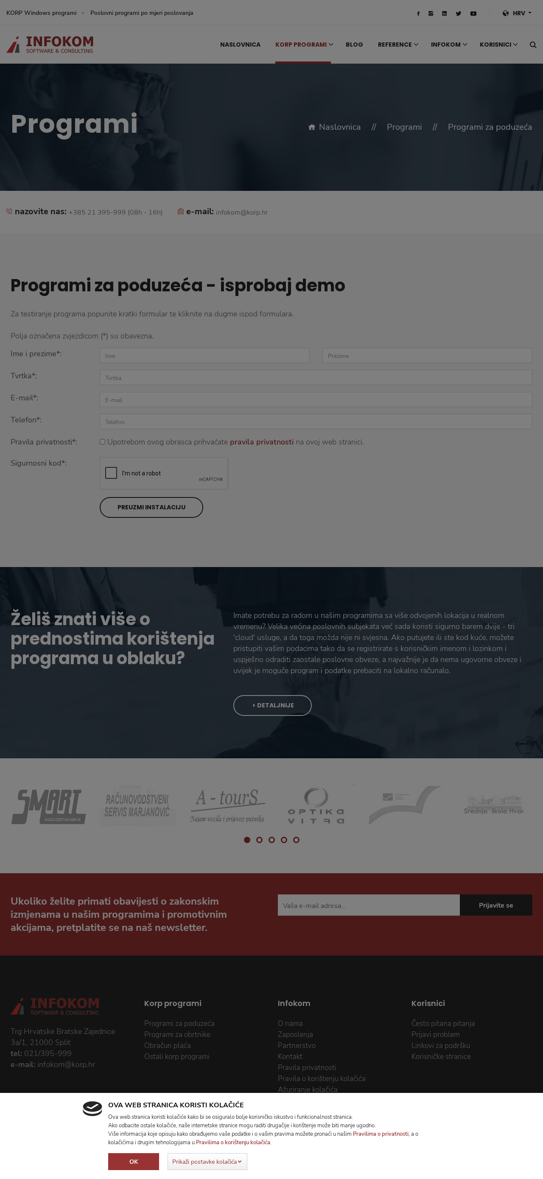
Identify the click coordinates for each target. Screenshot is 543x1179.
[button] (207, 1161)
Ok (133, 1161)
